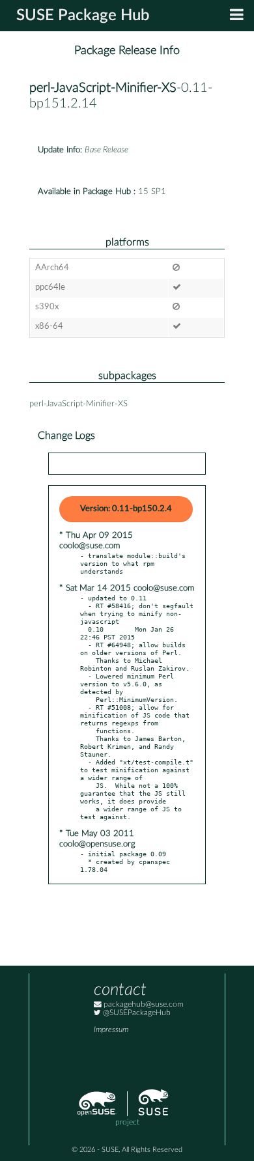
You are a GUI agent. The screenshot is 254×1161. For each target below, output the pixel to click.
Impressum (111, 1029)
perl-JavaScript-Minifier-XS (102, 87)
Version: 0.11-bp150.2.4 (126, 509)
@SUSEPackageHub (136, 1012)
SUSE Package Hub (83, 15)
